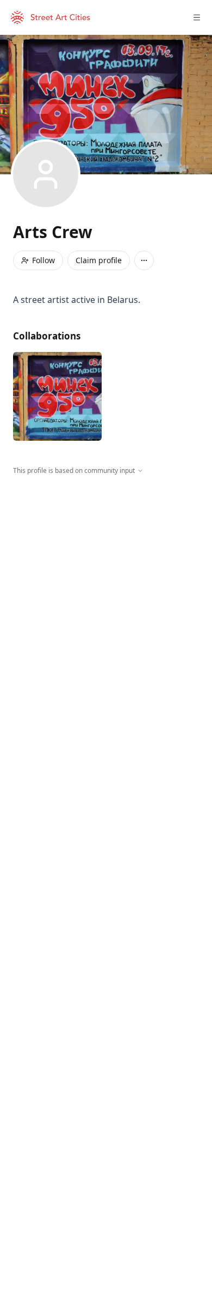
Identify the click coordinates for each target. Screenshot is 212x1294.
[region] (106, 576)
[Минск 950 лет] (57, 396)
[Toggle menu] (197, 17)
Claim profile (99, 260)
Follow (43, 260)
